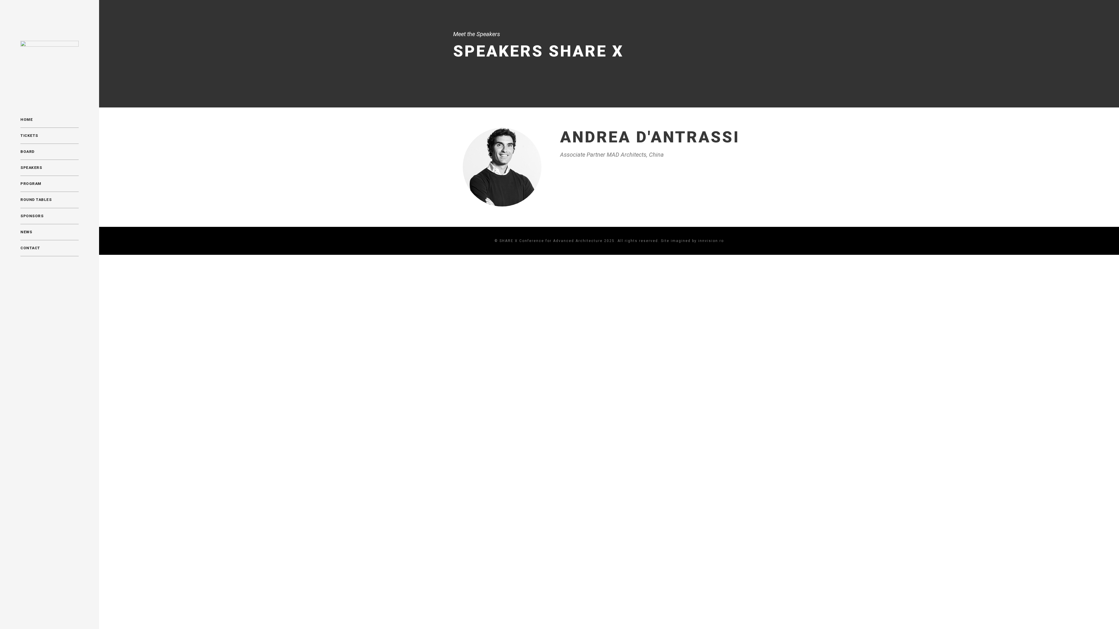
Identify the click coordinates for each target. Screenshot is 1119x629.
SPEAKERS (31, 167)
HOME (26, 119)
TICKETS (29, 135)
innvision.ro (711, 241)
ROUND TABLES (36, 199)
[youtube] (43, 613)
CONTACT (30, 248)
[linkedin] (33, 613)
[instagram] (54, 613)
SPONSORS (31, 216)
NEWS (26, 232)
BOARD (27, 151)
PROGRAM (30, 183)
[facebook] (22, 613)
